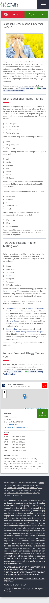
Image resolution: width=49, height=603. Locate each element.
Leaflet (27, 408)
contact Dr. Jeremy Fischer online (24, 89)
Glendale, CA (11, 488)
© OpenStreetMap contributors (41, 408)
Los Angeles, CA (23, 488)
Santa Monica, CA (27, 490)
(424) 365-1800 (12, 424)
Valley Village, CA (25, 493)
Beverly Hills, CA (16, 485)
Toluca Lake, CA (12, 493)
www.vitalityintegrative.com (17, 427)
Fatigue (9, 276)
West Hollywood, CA (14, 495)
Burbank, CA (27, 485)
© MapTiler (32, 408)
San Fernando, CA (13, 490)
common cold (11, 291)
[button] (24, 396)
